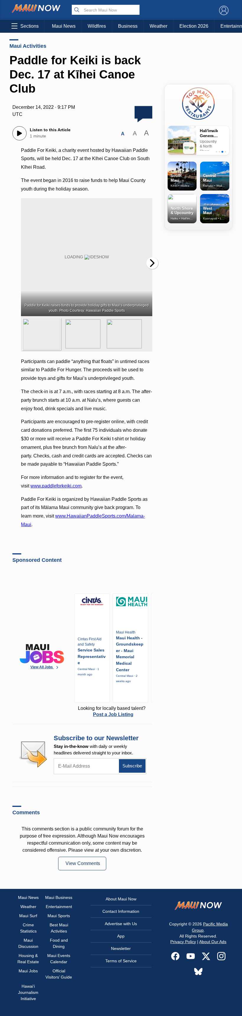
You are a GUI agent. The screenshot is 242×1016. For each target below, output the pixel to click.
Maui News (64, 26)
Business (128, 26)
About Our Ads (212, 941)
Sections (29, 26)
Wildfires (97, 26)
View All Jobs (42, 667)
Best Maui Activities (59, 928)
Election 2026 (193, 26)
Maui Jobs (28, 971)
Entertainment (59, 906)
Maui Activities (27, 46)
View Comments (83, 863)
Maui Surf (28, 915)
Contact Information (120, 911)
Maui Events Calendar (58, 958)
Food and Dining (59, 943)
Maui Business (58, 897)
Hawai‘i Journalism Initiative (28, 992)
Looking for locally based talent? (111, 711)
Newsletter (121, 948)
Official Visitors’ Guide (58, 974)
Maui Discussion (28, 943)
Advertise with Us (121, 923)
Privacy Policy (183, 941)
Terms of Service (121, 960)
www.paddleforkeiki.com (55, 485)
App (121, 936)
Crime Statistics (28, 928)
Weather (158, 26)
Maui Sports (59, 915)
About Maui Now (121, 899)
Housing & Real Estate (28, 958)
